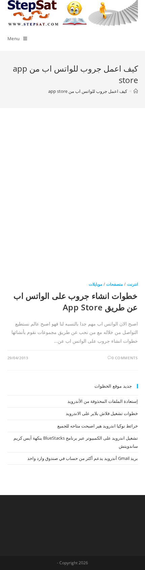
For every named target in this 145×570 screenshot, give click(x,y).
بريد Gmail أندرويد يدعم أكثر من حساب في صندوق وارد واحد (82, 458)
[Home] (136, 91)
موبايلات (95, 284)
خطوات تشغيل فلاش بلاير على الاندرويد (102, 413)
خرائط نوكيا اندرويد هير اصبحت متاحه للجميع (97, 426)
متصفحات (114, 284)
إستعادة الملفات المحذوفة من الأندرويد (102, 401)
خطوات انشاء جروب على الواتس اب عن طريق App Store (75, 301)
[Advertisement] (72, 201)
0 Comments (125, 357)
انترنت (132, 284)
